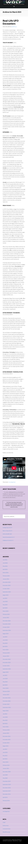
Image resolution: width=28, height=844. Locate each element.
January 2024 (6, 656)
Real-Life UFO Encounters (11, 22)
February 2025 (6, 614)
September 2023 (7, 669)
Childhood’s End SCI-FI (8, 540)
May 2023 (5, 681)
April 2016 (5, 797)
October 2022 (6, 704)
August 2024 (5, 633)
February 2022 (6, 730)
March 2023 (5, 688)
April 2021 (5, 758)
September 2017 (7, 791)
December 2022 (7, 697)
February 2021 (6, 765)
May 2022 (5, 720)
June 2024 (5, 640)
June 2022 (5, 717)
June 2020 (5, 774)
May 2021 (5, 755)
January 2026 (6, 579)
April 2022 (5, 723)
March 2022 (5, 726)
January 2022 (6, 733)
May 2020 (5, 778)
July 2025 (5, 598)
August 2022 (5, 710)
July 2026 (5, 559)
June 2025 (5, 601)
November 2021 (7, 739)
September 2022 (7, 707)
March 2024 (5, 649)
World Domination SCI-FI (9, 537)
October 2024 (6, 627)
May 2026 (5, 566)
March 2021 (5, 762)
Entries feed (5, 825)
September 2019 (7, 784)
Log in (4, 822)
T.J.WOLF (14, 2)
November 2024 (7, 624)
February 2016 (6, 800)
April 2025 (5, 608)
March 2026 (5, 572)
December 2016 (7, 794)
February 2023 (6, 691)
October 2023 (6, 665)
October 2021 (6, 742)
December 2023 (7, 659)
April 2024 (5, 646)
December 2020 (7, 771)
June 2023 (5, 678)
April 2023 (5, 685)
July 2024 (5, 636)
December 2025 (7, 582)
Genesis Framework (7, 840)
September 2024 (7, 630)
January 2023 (6, 694)
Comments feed (6, 828)
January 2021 (6, 768)
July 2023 (5, 675)
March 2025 (5, 611)
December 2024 (7, 620)
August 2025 (5, 595)
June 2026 (5, 563)
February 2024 (6, 652)
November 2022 (7, 701)
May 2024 (5, 643)
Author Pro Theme (16, 839)
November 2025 (7, 585)
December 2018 (7, 787)
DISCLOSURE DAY (7, 534)
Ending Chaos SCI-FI (7, 527)
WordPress (15, 840)
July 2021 (5, 749)
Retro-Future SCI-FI (7, 530)
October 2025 (6, 588)
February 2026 (6, 575)
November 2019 (7, 781)
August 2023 (5, 672)
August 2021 (5, 746)
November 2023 (7, 662)
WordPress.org (6, 832)
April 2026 (5, 569)
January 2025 (6, 617)
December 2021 (7, 736)
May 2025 (5, 604)
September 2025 (7, 591)
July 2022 (5, 713)
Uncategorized (12, 482)
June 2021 (5, 752)
